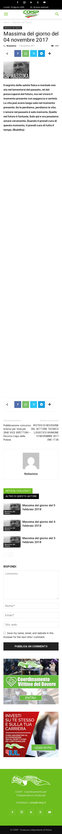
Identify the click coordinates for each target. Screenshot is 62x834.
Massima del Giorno (22, 22)
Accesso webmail (40, 7)
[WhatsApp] (25, 53)
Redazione (11, 45)
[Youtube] (44, 2)
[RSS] (31, 2)
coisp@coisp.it (37, 802)
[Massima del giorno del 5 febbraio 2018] (12, 509)
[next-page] (11, 555)
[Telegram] (41, 53)
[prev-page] (5, 555)
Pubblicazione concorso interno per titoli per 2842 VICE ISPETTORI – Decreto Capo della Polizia (17, 432)
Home (6, 22)
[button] (5, 14)
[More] (49, 53)
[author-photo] (31, 469)
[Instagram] (24, 2)
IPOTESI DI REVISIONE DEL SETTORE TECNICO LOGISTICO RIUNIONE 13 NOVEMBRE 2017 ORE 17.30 (45, 432)
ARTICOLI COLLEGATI (18, 490)
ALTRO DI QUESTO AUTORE (21, 496)
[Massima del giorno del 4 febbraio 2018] (12, 525)
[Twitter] (37, 2)
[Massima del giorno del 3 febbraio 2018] (12, 542)
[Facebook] (17, 2)
